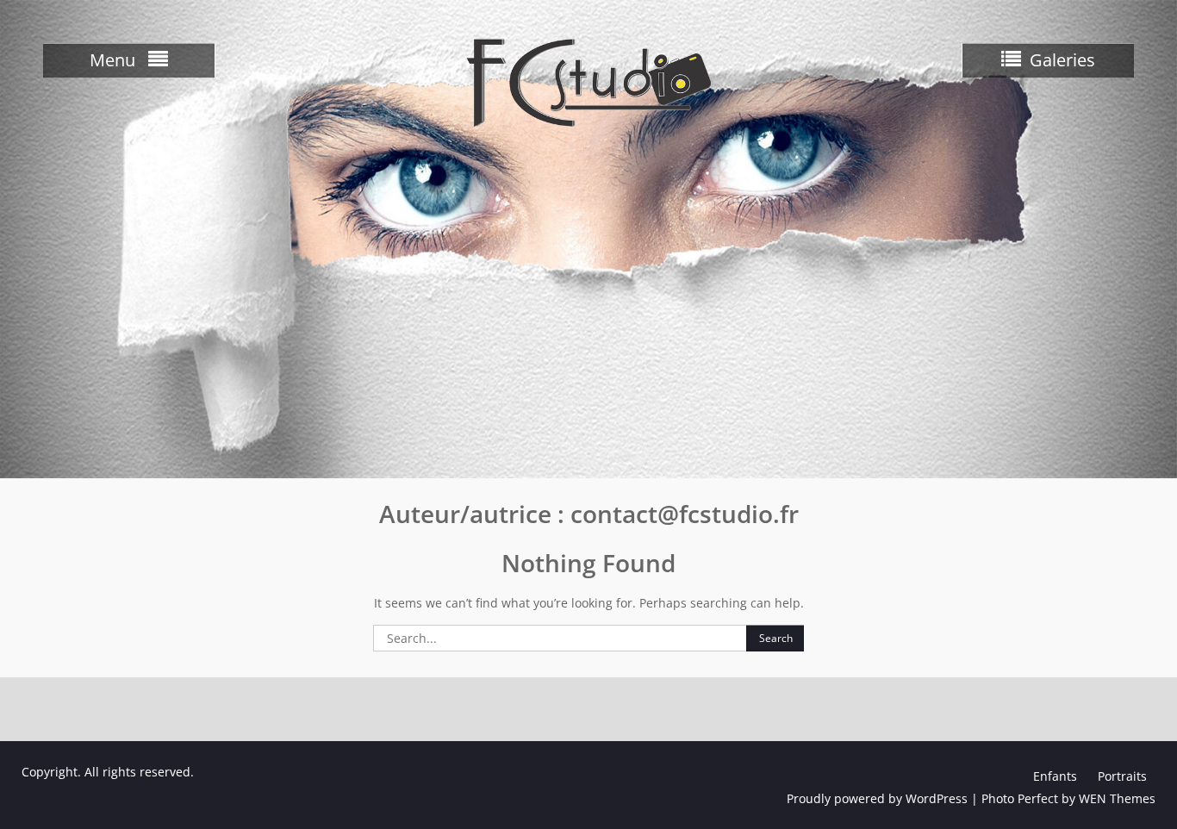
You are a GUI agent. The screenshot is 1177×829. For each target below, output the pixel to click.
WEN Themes (1117, 798)
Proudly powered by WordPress (877, 798)
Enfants (1055, 776)
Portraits (1122, 776)
